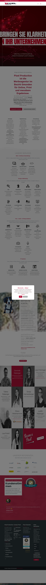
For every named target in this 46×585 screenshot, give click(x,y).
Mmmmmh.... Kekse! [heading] (23, 288)
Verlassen (25, 296)
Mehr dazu (23, 294)
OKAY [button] (20, 296)
